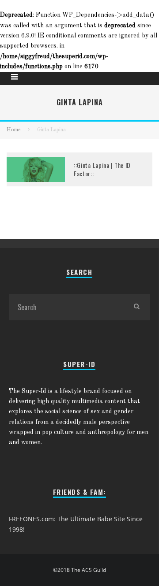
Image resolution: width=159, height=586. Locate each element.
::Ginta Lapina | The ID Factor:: (102, 169)
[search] (136, 307)
